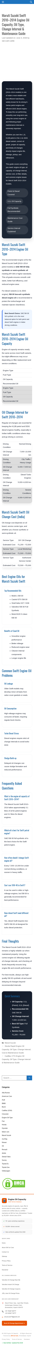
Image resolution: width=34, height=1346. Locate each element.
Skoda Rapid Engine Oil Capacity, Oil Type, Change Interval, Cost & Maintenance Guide (16, 1049)
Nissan (4, 1142)
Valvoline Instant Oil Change (10, 1284)
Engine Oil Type (7, 1117)
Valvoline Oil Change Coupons (11, 1289)
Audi (3, 1100)
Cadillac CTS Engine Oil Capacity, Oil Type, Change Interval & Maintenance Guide (16, 1059)
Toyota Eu (5, 1164)
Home (3, 1243)
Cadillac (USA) (7, 1110)
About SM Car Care (8, 1247)
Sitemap (4, 1256)
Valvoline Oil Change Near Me (11, 1280)
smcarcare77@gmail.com (12, 1317)
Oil (3, 1146)
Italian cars (5, 1132)
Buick (4, 1107)
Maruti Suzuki (10, 1043)
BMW (4, 1103)
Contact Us (5, 1252)
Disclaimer (5, 1270)
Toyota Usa (5, 1167)
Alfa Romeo (6, 1093)
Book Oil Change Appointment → (14, 1323)
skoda (4, 1153)
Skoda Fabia (6, 1156)
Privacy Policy (6, 1261)
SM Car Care (14, 1335)
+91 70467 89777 (10, 1311)
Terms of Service (7, 1265)
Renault (4, 1149)
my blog (4, 1139)
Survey (4, 1160)
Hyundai (5, 1128)
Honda (4, 1124)
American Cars (7, 1096)
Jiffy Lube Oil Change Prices (10, 1293)
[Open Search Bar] (31, 2)
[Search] (29, 1077)
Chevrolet (5, 1114)
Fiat (3, 1121)
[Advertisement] (17, 61)
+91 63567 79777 (10, 1313)
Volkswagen (6, 1171)
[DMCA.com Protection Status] (14, 1189)
